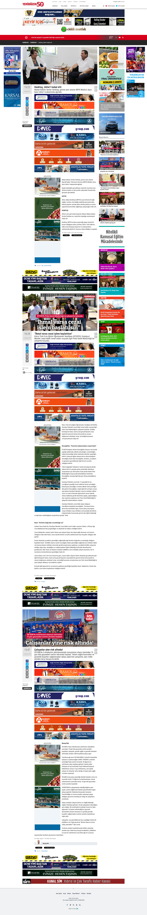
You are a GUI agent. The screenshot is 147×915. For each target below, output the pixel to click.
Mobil (65, 1)
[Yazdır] (27, 111)
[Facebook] (27, 98)
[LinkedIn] (27, 104)
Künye (69, 893)
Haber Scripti (72, 908)
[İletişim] (119, 37)
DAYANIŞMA (83, 1)
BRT (42, 265)
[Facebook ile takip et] (67, 905)
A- (96, 90)
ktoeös (43, 581)
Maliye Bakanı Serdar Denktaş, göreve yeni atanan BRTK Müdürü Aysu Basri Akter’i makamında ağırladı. (63, 91)
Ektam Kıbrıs (45, 851)
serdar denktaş (47, 265)
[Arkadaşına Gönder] (27, 107)
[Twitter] (27, 101)
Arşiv (64, 893)
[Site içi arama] (122, 37)
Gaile (60, 1)
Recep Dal (46, 843)
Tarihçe (83, 893)
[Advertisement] (12, 120)
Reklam (70, 1)
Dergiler (104, 250)
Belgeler (76, 1)
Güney (103, 345)
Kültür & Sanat (107, 274)
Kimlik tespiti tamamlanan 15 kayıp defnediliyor (45, 37)
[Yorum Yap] (27, 114)
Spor (103, 322)
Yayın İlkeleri (76, 893)
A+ (96, 87)
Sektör (103, 298)
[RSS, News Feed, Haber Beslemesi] (73, 905)
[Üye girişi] (76, 905)
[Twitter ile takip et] (70, 905)
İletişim (89, 893)
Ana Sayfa (54, 1)
